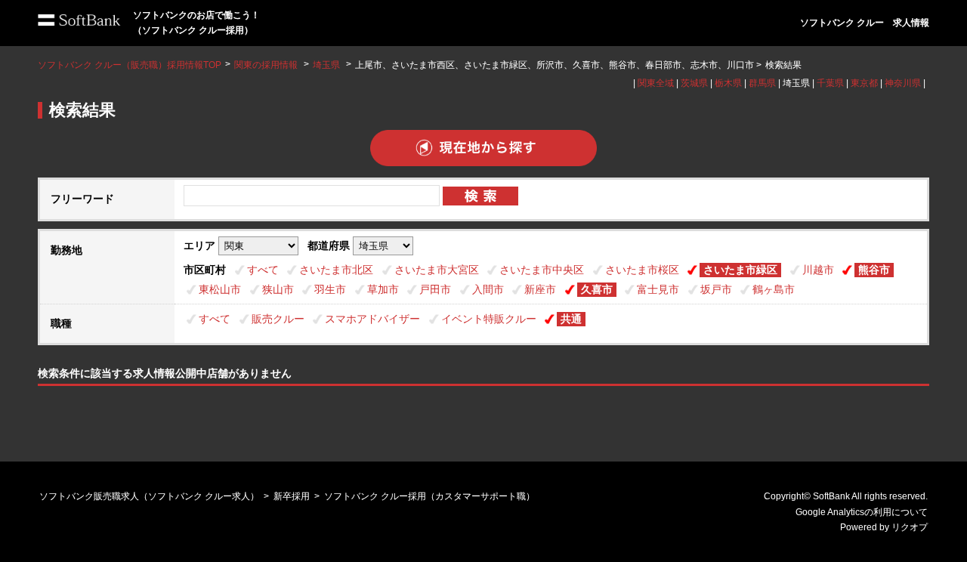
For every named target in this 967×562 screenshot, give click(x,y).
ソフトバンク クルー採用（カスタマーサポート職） (429, 496)
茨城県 (694, 83)
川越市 (818, 270)
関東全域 (656, 83)
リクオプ (909, 527)
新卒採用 (291, 496)
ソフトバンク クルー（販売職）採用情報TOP (129, 65)
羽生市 (330, 289)
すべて (263, 270)
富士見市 (658, 289)
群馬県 (762, 83)
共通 (571, 319)
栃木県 (728, 83)
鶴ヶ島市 (773, 289)
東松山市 (220, 289)
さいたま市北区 (336, 270)
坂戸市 (716, 289)
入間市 (488, 289)
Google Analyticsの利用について (862, 512)
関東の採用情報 (267, 65)
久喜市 (597, 289)
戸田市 (435, 289)
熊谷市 (874, 270)
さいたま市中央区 (541, 270)
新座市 (540, 289)
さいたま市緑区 (740, 270)
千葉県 (830, 83)
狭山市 (278, 289)
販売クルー (278, 319)
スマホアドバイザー (372, 319)
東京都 (864, 83)
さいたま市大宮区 (436, 270)
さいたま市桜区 (642, 270)
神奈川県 (903, 83)
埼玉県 (326, 65)
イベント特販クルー (488, 319)
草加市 (383, 289)
